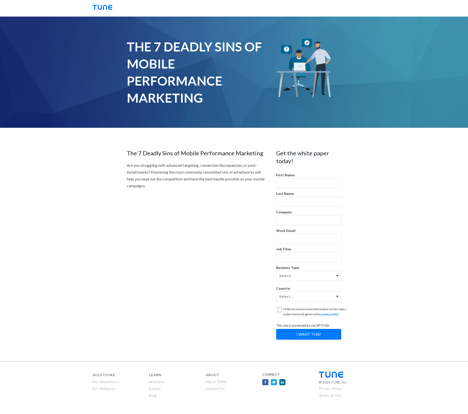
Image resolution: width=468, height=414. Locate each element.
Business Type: (288, 268)
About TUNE (216, 382)
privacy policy (330, 314)
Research (157, 382)
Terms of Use (330, 395)
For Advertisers (106, 382)
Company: (284, 212)
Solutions (104, 375)
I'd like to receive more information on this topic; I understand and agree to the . (315, 311)
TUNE (105, 8)
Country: (283, 288)
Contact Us (215, 388)
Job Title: (284, 249)
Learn (155, 375)
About (212, 375)
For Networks (104, 388)
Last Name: (285, 193)
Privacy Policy (330, 388)
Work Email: (286, 230)
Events (155, 388)
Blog (152, 395)
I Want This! (308, 334)
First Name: (285, 175)
